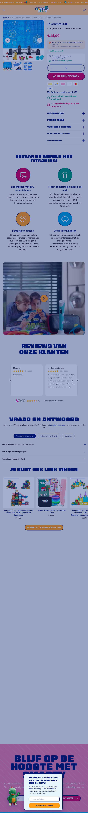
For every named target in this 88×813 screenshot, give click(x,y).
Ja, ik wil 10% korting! (44, 805)
